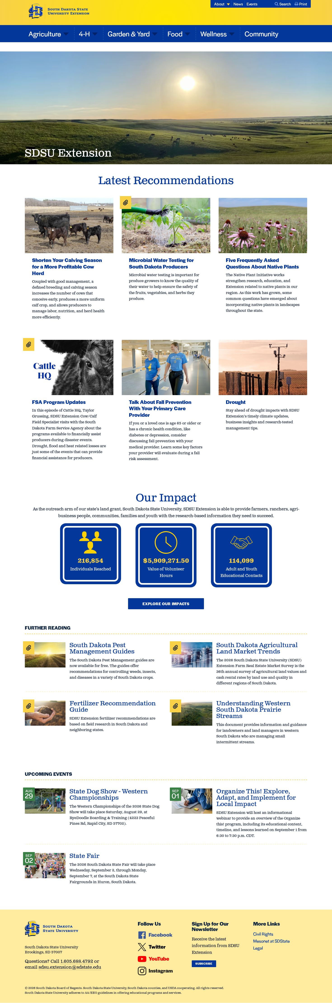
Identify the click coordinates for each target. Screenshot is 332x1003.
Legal (258, 948)
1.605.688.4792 (77, 961)
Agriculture (44, 33)
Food (175, 33)
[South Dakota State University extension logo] (59, 11)
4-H (84, 33)
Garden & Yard (129, 33)
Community (261, 33)
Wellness (213, 33)
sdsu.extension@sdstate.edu (70, 967)
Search (285, 4)
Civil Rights (263, 934)
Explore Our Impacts (166, 603)
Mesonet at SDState (271, 941)
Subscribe (203, 963)
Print (303, 4)
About (219, 4)
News (238, 4)
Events (252, 4)
